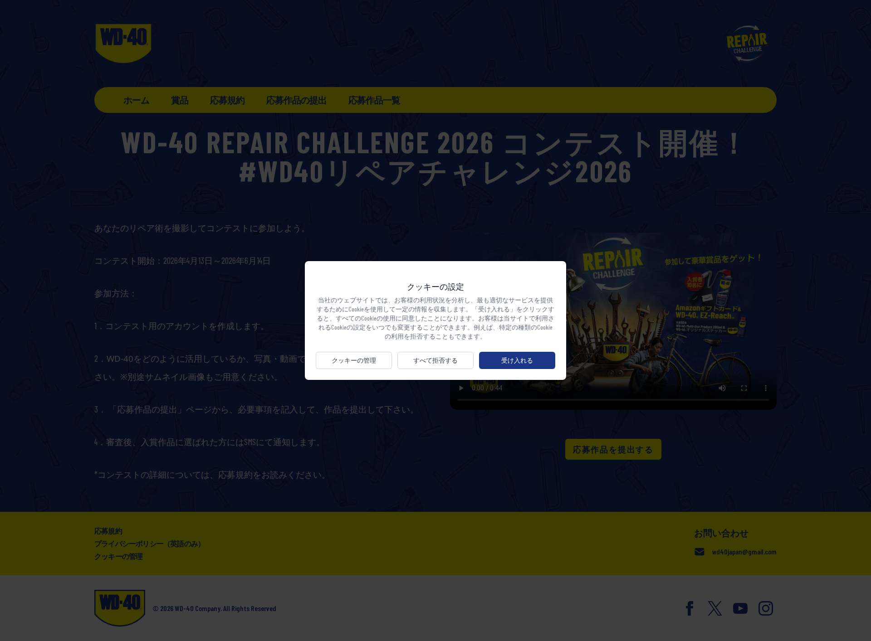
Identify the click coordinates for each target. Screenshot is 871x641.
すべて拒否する (435, 360)
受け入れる (517, 360)
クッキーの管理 (354, 360)
